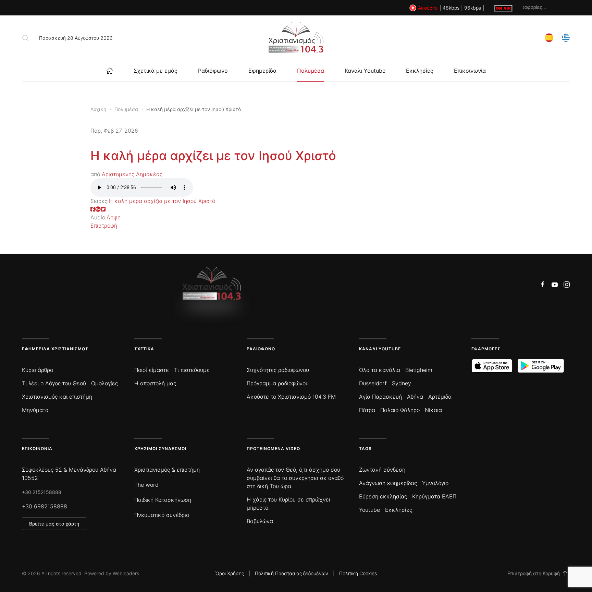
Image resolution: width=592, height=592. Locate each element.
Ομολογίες (104, 383)
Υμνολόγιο (435, 483)
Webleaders (126, 573)
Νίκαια (433, 410)
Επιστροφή (103, 225)
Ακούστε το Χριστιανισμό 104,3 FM (291, 396)
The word (146, 484)
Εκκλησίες (419, 70)
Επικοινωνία (470, 70)
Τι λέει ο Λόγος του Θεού (54, 383)
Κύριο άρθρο (37, 369)
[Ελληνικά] (566, 37)
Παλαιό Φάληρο (400, 410)
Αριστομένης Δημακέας (132, 174)
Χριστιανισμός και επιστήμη (57, 396)
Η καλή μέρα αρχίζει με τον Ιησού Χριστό (213, 155)
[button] (25, 37)
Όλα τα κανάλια (379, 369)
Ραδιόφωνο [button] (213, 70)
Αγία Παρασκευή (380, 396)
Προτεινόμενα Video (273, 448)
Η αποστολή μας (155, 383)
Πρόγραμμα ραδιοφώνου (278, 383)
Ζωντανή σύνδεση (382, 469)
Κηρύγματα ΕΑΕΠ (434, 496)
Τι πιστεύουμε (192, 369)
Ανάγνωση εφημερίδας (388, 483)
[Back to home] (296, 37)
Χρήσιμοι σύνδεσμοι (160, 448)
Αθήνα (415, 396)
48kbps (451, 8)
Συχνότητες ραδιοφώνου (278, 369)
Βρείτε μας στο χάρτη (54, 524)
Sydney (401, 383)
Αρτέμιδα (440, 396)
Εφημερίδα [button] (262, 70)
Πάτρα (367, 410)
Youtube (369, 509)
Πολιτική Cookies (358, 573)
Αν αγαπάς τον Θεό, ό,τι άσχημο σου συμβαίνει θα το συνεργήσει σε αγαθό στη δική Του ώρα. (295, 478)
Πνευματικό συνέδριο (161, 514)
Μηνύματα (35, 410)
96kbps (472, 8)
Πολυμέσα (310, 70)
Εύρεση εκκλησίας (383, 496)
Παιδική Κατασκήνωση (162, 499)
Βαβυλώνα (260, 521)
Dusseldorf (373, 383)
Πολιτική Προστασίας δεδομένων (291, 573)
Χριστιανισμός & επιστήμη (167, 469)
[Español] (549, 37)
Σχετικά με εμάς (155, 70)
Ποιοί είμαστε (151, 369)
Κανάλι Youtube (365, 70)
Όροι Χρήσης (229, 573)
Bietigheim (418, 369)
